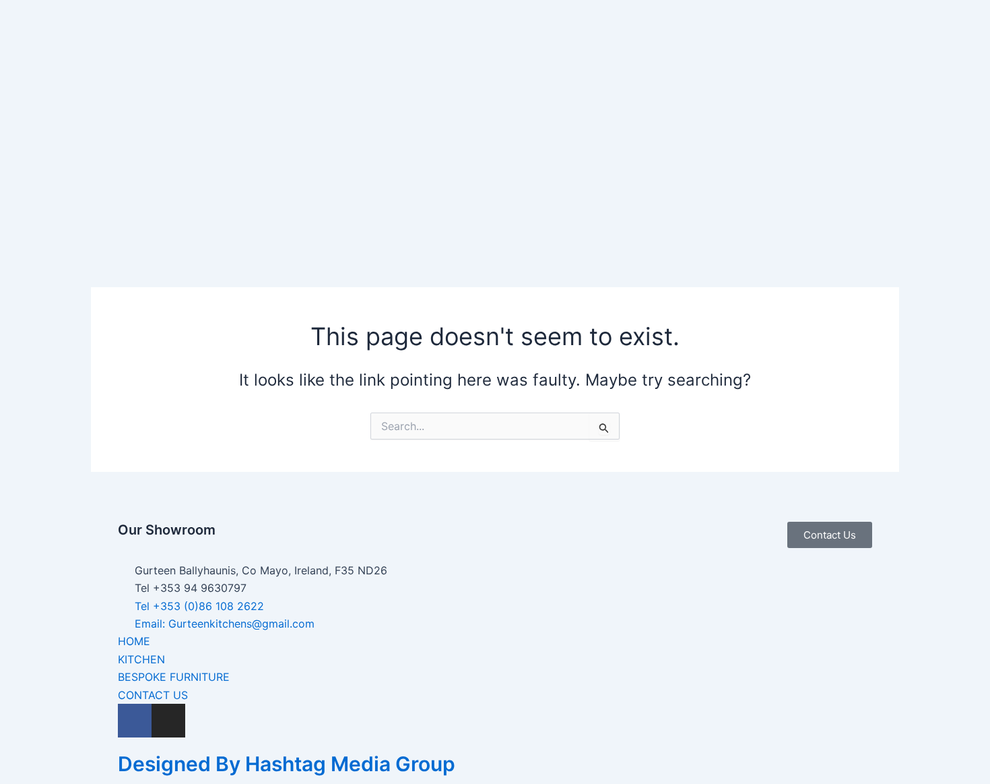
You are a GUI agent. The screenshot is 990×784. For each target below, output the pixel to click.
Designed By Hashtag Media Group (286, 764)
